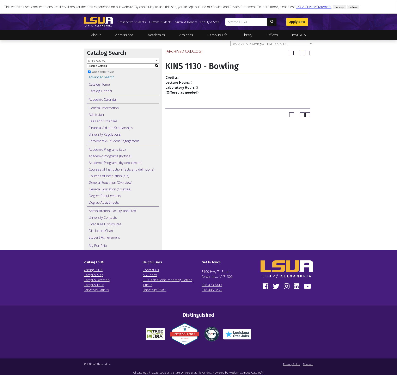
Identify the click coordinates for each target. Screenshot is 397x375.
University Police (154, 290)
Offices (272, 34)
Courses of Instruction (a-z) (109, 176)
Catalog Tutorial (100, 91)
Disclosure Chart (101, 230)
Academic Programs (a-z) (107, 149)
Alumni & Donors (186, 22)
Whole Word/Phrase (103, 71)
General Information (104, 108)
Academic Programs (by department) (115, 162)
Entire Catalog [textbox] (96, 60)
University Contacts (103, 217)
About (96, 34)
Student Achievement (104, 237)
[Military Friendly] (212, 336)
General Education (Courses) (110, 189)
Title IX (147, 285)
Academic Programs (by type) (110, 156)
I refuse (353, 7)
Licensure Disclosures (105, 224)
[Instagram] (286, 286)
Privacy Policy (291, 364)
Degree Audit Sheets (104, 202)
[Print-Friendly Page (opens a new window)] (302, 53)
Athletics (186, 34)
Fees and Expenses (103, 121)
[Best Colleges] (184, 336)
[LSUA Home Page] (98, 22)
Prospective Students (132, 22)
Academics (156, 34)
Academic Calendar (103, 99)
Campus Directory (97, 280)
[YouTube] (307, 286)
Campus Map (93, 275)
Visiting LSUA (93, 270)
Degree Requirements (105, 195)
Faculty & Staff (209, 22)
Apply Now (297, 22)
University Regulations (105, 134)
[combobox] (271, 43)
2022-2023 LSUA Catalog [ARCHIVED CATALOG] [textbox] (260, 44)
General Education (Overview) (110, 182)
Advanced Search (101, 77)
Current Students (160, 22)
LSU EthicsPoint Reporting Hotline (167, 280)
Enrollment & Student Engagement (114, 141)
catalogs (142, 372)
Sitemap (308, 364)
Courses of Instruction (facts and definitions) (121, 169)
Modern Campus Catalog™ (246, 372)
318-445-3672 (212, 290)
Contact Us (151, 270)
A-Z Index (150, 275)
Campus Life (217, 34)
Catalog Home (99, 84)
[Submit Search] (271, 22)
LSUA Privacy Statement (313, 7)
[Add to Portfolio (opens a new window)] (291, 53)
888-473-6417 (212, 285)
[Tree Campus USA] (155, 335)
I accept (339, 7)
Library (247, 34)
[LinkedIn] (297, 286)
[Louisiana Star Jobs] (237, 336)
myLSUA (299, 34)
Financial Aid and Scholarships (111, 127)
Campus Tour (94, 285)
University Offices (96, 290)
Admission (96, 114)
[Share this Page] (296, 53)
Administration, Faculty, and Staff (112, 211)
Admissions (124, 34)
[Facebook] (266, 286)
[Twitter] (276, 286)
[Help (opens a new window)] (307, 53)
